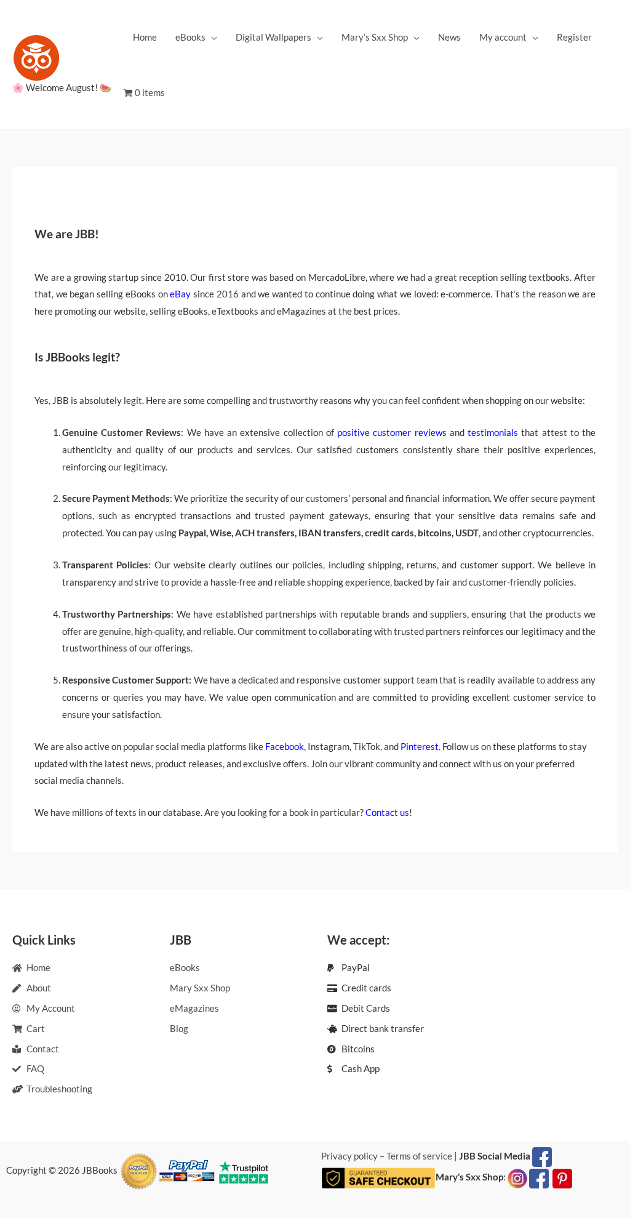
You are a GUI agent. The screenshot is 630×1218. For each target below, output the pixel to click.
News (449, 36)
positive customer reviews (391, 432)
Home (145, 36)
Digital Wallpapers (273, 36)
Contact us (387, 812)
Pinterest (420, 746)
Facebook (284, 746)
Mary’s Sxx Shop (374, 36)
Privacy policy (349, 1155)
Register (574, 36)
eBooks (190, 36)
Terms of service (419, 1155)
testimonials (493, 432)
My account (503, 36)
